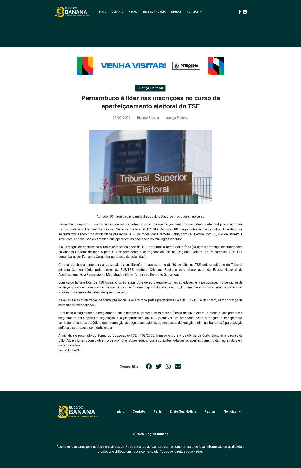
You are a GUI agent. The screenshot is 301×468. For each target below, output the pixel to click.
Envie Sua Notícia (154, 11)
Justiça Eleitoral (176, 118)
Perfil (133, 11)
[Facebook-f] (239, 12)
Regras (176, 11)
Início (102, 11)
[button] (149, 366)
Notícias (192, 11)
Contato (117, 11)
